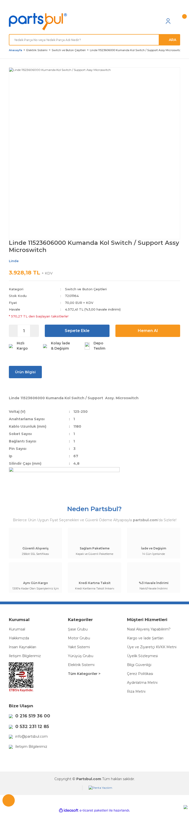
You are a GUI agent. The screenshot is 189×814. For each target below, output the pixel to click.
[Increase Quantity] (34, 331)
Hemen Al (148, 330)
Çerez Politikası (140, 673)
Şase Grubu (78, 629)
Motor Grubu (79, 638)
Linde (14, 261)
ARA (172, 40)
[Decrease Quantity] (13, 331)
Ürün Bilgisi (25, 372)
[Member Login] (168, 21)
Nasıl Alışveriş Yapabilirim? (149, 629)
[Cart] (177, 21)
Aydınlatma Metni (142, 682)
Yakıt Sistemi (79, 647)
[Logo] (38, 22)
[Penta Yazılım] (100, 787)
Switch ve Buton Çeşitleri (86, 289)
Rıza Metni (136, 691)
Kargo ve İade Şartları (145, 638)
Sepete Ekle (77, 330)
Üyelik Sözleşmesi (142, 656)
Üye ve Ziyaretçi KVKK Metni (151, 647)
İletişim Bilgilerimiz (25, 656)
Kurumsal (17, 629)
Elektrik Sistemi (81, 665)
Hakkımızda (19, 638)
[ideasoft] (69, 810)
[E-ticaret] (93, 810)
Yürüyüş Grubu (80, 656)
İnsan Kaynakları (22, 647)
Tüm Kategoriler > (84, 673)
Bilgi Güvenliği (139, 665)
